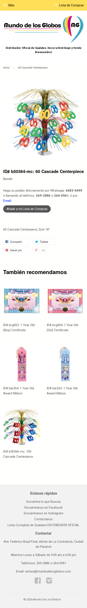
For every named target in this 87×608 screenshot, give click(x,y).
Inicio (6, 67)
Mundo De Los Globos (47, 599)
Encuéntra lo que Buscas (43, 502)
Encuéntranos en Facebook (43, 507)
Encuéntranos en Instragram (43, 513)
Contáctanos (43, 519)
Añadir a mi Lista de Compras (27, 209)
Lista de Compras (71, 5)
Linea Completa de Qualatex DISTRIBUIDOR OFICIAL (43, 525)
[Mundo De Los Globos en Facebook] (38, 582)
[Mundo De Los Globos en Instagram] (49, 582)
